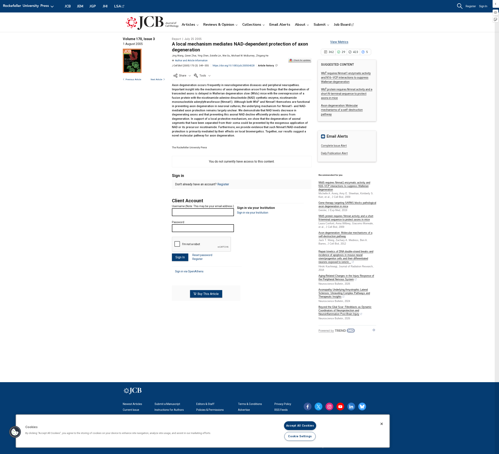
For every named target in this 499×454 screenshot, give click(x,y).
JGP (92, 6)
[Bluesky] (362, 406)
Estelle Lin (215, 55)
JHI (105, 6)
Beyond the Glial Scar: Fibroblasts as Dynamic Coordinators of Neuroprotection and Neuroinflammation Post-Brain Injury (345, 310)
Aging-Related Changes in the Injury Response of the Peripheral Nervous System (346, 277)
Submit (320, 24)
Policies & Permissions (210, 409)
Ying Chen (203, 55)
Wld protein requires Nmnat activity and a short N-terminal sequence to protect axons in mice (346, 94)
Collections (251, 24)
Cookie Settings (300, 436)
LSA (117, 6)
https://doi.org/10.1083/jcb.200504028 (234, 65)
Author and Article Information (191, 60)
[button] (182, 75)
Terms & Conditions (250, 404)
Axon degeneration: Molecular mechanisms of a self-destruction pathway (342, 110)
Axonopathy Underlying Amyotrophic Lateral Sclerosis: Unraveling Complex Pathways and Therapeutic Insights (344, 293)
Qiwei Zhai (190, 55)
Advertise (244, 409)
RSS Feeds (281, 409)
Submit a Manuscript (167, 404)
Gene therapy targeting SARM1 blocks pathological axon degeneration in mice (347, 204)
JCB (68, 6)
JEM (80, 6)
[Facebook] (307, 406)
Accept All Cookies (300, 425)
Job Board (342, 24)
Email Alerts (279, 24)
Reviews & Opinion (218, 24)
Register (471, 6)
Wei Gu (226, 55)
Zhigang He (262, 55)
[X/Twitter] (318, 406)
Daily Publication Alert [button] (334, 153)
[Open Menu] (29, 6)
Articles (188, 24)
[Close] (381, 424)
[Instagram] (329, 406)
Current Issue (131, 409)
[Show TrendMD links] (373, 330)
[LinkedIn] (351, 406)
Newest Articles (132, 404)
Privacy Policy (282, 404)
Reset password (202, 255)
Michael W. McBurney (243, 55)
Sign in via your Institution (252, 212)
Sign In (483, 6)
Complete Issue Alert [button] (334, 145)
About (300, 24)
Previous (133, 79)
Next (156, 79)
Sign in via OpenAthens (189, 271)
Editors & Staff (205, 404)
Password (178, 222)
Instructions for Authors (169, 409)
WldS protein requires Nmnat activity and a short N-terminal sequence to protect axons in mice (346, 218)
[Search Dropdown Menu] (460, 6)
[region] (203, 431)
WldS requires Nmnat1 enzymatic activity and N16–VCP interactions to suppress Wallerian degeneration (344, 186)
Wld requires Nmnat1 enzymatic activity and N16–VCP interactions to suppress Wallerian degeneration (346, 78)
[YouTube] (340, 406)
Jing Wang (177, 55)
